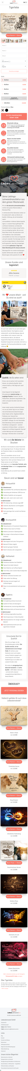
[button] (4, 988)
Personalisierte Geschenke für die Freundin (10, 1068)
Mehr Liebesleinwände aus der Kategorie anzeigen (14, 975)
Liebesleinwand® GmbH (16, 1015)
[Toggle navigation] (2, 2)
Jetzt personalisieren (14, 690)
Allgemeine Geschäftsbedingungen (8, 1046)
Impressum (3, 1051)
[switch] (9, 288)
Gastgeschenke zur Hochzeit (7, 1059)
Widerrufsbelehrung (5, 1049)
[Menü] (25, 285)
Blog (2, 1035)
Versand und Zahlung (5, 1040)
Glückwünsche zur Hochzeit (6, 1057)
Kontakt (2, 1038)
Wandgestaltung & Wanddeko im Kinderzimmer (10, 1061)
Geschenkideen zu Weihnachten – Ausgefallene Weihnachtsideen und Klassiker (10, 1065)
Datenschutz (3, 1042)
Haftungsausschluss (5, 1044)
